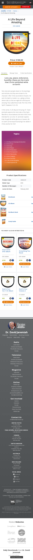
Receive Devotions (16, 557)
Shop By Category (11, 7)
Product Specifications (26, 73)
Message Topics (14, 73)
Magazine (16, 370)
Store (9, 11)
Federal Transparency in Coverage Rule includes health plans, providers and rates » (16, 513)
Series (15, 11)
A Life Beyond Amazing (8, 13)
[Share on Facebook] (13, 260)
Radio (16, 342)
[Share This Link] (10, 260)
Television (16, 355)
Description (4, 73)
